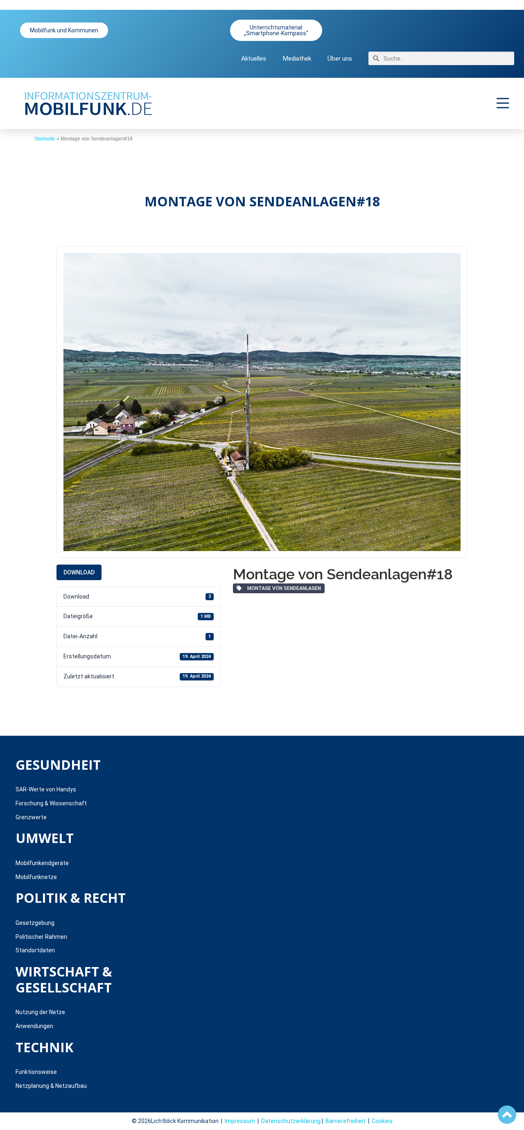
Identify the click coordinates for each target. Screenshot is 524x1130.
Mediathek (296, 58)
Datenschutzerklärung (291, 1121)
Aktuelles (253, 58)
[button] (503, 103)
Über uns (340, 58)
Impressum (240, 1121)
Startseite (44, 139)
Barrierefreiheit (345, 1121)
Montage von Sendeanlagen (283, 588)
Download (79, 572)
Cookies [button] (382, 1121)
